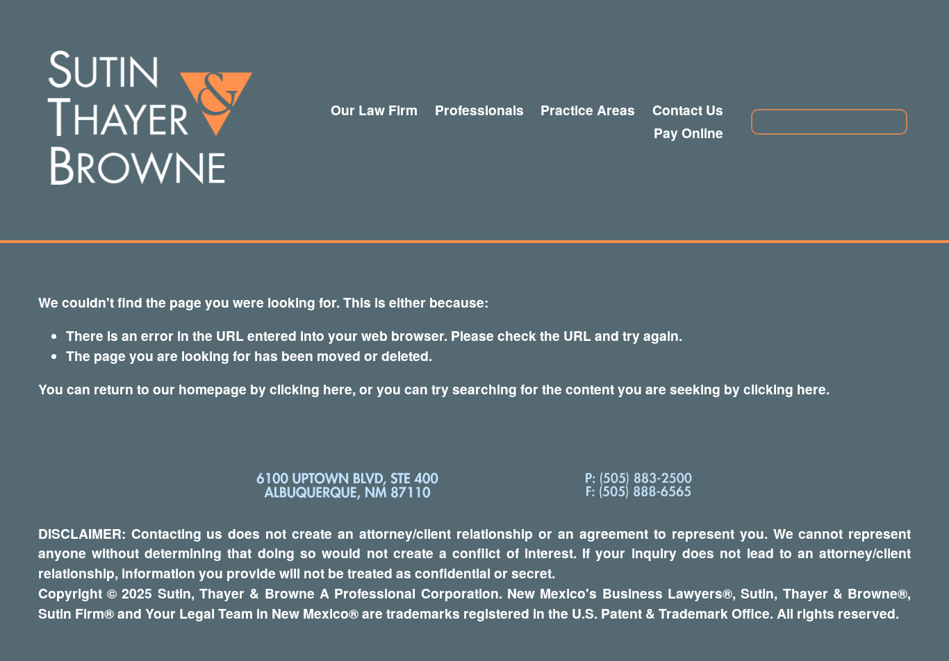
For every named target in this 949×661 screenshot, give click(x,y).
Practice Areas (587, 109)
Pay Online (688, 132)
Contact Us (687, 109)
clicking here (311, 389)
